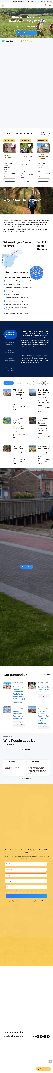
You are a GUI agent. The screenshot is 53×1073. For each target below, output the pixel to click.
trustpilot (45, 49)
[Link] (26, 127)
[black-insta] (41, 967)
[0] (45, 6)
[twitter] (44, 967)
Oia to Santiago (27, 88)
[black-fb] (37, 967)
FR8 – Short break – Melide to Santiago (43, 88)
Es (38, 1)
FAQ (28, 1)
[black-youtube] (48, 967)
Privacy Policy (40, 832)
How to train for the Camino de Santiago (43, 620)
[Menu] (49, 5)
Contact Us (33, 1)
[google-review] (26, 49)
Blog (24, 1)
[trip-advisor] (7, 49)
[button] (42, 1)
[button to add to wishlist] (12, 77)
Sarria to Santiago (7, 88)
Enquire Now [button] (46, 10)
